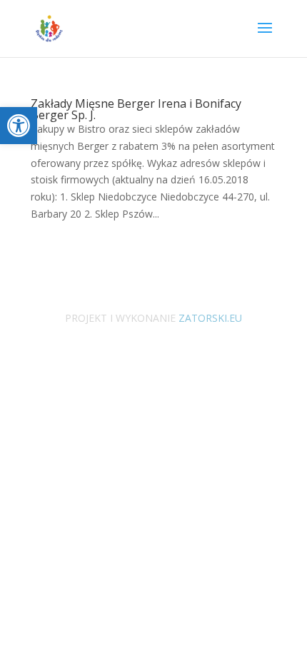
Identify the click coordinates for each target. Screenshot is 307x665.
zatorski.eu (209, 318)
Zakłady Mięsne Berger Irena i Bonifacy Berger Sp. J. (136, 109)
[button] (18, 125)
